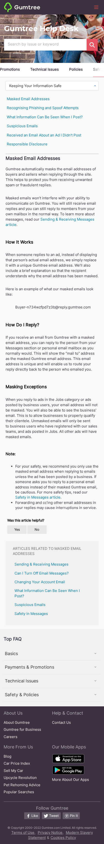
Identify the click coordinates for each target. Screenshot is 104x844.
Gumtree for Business (22, 729)
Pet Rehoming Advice (22, 785)
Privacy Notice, (50, 832)
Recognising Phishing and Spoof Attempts (43, 107)
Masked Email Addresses (28, 99)
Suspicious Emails (22, 126)
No (37, 529)
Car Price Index (17, 763)
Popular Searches (19, 792)
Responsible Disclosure (27, 144)
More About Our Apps (70, 779)
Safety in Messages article (37, 497)
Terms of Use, (23, 832)
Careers (10, 736)
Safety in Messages (31, 613)
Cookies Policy (63, 837)
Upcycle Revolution (20, 777)
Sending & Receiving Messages (41, 564)
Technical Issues (44, 69)
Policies (76, 69)
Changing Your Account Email (40, 582)
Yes (17, 529)
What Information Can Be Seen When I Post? (45, 117)
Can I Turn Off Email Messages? (42, 573)
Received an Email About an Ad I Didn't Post (44, 135)
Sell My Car (13, 770)
